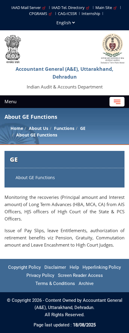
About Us (38, 128)
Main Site (104, 7)
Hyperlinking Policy (101, 267)
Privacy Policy (40, 275)
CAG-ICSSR (67, 13)
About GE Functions (35, 177)
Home (16, 128)
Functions (64, 128)
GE (83, 128)
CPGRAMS (39, 13)
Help (74, 267)
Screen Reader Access (80, 275)
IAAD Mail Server (27, 7)
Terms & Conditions (55, 283)
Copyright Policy (24, 267)
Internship (91, 13)
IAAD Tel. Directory (69, 7)
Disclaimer (55, 267)
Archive (86, 283)
